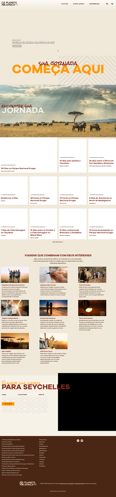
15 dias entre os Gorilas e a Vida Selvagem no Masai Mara (42, 232)
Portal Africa (78, 4)
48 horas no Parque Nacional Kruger (40, 199)
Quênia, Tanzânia (64, 166)
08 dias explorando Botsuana (10, 472)
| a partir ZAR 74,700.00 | (96, 157)
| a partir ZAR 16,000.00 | (8, 194)
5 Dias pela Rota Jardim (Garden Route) (13, 446)
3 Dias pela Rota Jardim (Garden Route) (13, 450)
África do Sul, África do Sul (7, 171)
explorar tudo (57, 242)
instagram (82, 441)
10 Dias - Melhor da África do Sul (11, 470)
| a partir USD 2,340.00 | (8, 227)
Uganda (41, 461)
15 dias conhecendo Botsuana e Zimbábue (71, 231)
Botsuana (42, 442)
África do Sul (33, 203)
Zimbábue (42, 466)
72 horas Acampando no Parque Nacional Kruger (101, 231)
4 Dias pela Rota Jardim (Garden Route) (13, 448)
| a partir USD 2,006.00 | (96, 194)
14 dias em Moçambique (8, 466)
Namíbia (3, 200)
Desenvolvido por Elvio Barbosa (58, 491)
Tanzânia (3, 235)
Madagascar (92, 203)
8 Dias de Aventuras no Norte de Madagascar (100, 199)
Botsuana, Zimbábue (65, 235)
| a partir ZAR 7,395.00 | (96, 227)
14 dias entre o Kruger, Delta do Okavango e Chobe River (18, 464)
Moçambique (43, 450)
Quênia (41, 455)
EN (107, 4)
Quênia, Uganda (34, 237)
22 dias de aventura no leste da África (12, 453)
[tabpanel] (58, 27)
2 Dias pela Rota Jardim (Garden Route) (13, 459)
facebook (78, 441)
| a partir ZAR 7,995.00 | (67, 194)
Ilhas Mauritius (43, 446)
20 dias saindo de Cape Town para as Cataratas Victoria (18, 455)
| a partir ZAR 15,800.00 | (8, 165)
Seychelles (42, 457)
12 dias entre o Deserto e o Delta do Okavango (15, 468)
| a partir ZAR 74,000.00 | (67, 157)
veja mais (8, 404)
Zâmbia (41, 464)
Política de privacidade (67, 483)
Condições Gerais (79, 483)
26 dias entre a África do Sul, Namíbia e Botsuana (101, 161)
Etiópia (41, 444)
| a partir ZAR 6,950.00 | (37, 194)
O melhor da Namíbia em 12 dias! (11, 439)
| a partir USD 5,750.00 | (67, 227)
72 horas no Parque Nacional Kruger (69, 199)
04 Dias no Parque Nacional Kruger (18, 168)
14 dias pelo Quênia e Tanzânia (10, 461)
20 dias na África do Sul (8, 457)
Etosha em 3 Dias (9, 198)
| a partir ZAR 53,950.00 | (37, 227)
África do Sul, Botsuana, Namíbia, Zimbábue (100, 166)
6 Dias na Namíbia (7, 444)
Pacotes (64, 4)
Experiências (94, 4)
